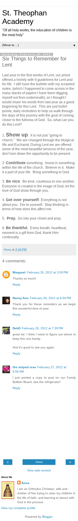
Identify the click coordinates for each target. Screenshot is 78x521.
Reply (16, 284)
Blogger (47, 516)
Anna (25, 483)
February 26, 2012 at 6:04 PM (50, 298)
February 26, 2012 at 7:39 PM (42, 328)
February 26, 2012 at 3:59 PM (47, 272)
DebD (17, 328)
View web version (39, 470)
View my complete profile (18, 508)
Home (39, 462)
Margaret (19, 272)
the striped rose (24, 367)
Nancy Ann (21, 298)
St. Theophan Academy (24, 17)
